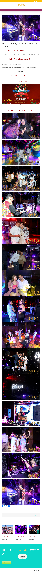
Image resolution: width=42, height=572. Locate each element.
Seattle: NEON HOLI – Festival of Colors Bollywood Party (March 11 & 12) (23, 536)
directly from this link (14, 68)
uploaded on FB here (19, 62)
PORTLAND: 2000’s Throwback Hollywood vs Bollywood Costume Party (36, 536)
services (33, 549)
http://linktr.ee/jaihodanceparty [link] (26, 81)
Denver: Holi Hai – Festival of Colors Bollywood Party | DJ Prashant (9, 536)
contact (39, 550)
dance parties (31, 550)
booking (38, 549)
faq (35, 549)
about (31, 549)
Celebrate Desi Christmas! (21, 75)
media (34, 550)
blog (36, 550)
